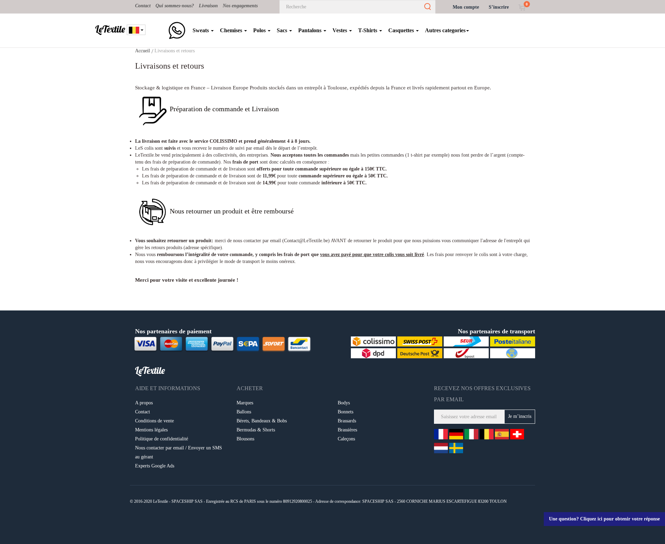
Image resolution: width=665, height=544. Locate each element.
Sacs (283, 30)
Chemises (231, 30)
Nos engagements (240, 5)
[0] (521, 7)
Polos (260, 30)
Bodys (344, 402)
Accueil (142, 50)
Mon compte (466, 7)
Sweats (201, 30)
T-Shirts (368, 30)
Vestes (340, 30)
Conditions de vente (154, 420)
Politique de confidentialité (161, 438)
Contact (143, 5)
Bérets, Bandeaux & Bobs (262, 420)
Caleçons (346, 438)
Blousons (245, 438)
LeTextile (110, 29)
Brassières (347, 429)
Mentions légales (151, 429)
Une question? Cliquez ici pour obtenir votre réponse (604, 518)
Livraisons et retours (174, 50)
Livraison (208, 5)
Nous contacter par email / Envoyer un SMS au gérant (178, 452)
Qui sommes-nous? (175, 5)
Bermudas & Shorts (256, 429)
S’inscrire (499, 7)
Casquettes (401, 30)
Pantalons (310, 30)
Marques (245, 402)
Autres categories (445, 30)
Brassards (347, 420)
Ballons (244, 411)
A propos (144, 402)
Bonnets (345, 411)
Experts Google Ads (154, 465)
